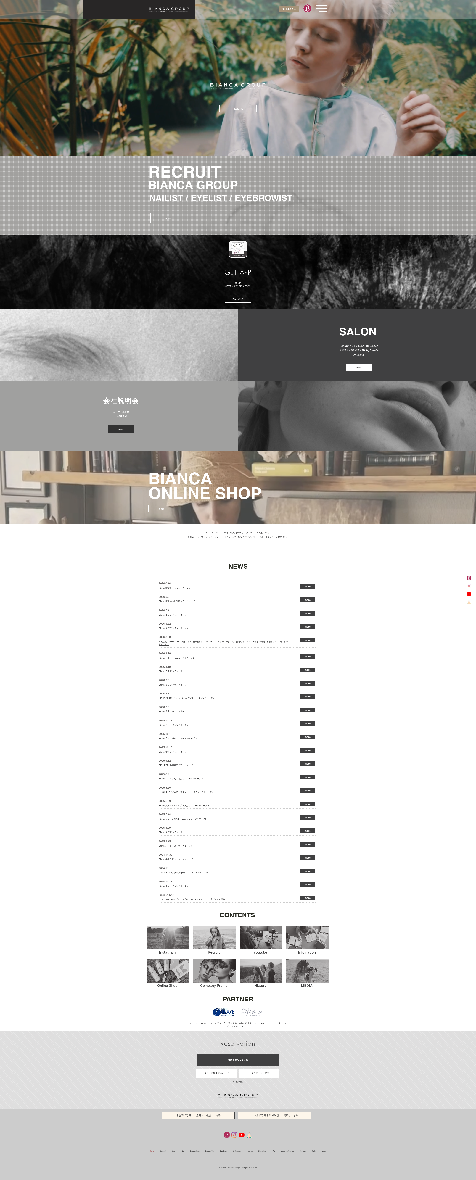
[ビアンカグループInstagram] (469, 586)
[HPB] (227, 1135)
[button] (321, 8)
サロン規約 (238, 1082)
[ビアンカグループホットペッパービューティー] (469, 578)
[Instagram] (234, 1135)
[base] (469, 602)
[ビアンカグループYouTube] (469, 594)
